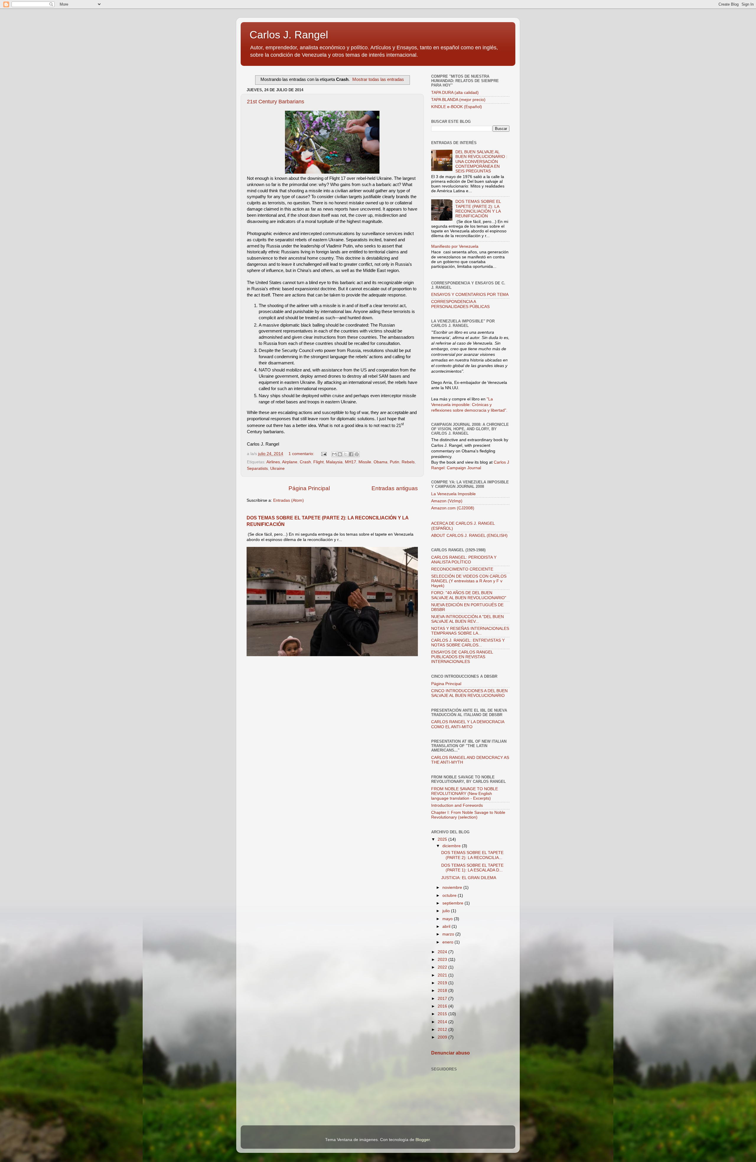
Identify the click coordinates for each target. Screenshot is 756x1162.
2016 (443, 1006)
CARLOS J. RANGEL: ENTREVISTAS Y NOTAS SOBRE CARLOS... (468, 642)
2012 (443, 1029)
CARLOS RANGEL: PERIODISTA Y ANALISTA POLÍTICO (463, 559)
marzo (448, 934)
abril (447, 926)
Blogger (423, 1139)
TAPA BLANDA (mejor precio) (458, 99)
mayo (448, 919)
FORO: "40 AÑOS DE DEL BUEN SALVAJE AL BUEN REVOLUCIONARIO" (468, 595)
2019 (443, 983)
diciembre (452, 846)
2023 (443, 959)
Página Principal (309, 488)
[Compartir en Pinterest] (357, 454)
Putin (394, 462)
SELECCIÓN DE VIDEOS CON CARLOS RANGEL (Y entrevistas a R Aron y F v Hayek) (468, 581)
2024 (443, 952)
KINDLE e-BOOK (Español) (456, 107)
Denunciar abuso (450, 1052)
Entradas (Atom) (288, 500)
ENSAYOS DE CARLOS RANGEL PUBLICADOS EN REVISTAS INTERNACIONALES (462, 657)
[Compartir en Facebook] (351, 454)
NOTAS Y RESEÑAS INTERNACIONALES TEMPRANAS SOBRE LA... (470, 630)
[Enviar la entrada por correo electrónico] (323, 454)
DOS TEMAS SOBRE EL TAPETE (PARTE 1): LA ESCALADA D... (472, 867)
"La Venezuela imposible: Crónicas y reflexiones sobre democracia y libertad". (469, 405)
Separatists (257, 468)
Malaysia (334, 462)
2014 (443, 1022)
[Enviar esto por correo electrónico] (334, 454)
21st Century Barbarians (275, 102)
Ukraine (277, 468)
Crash (305, 462)
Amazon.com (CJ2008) (452, 508)
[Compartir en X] (345, 454)
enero (448, 942)
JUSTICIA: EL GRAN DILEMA (468, 878)
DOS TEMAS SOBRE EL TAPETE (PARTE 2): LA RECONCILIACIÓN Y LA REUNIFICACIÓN (478, 208)
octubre (450, 895)
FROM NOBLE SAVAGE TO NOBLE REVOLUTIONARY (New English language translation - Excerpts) (464, 794)
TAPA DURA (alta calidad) (455, 92)
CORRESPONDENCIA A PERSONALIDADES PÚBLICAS (460, 304)
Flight (318, 462)
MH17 (350, 462)
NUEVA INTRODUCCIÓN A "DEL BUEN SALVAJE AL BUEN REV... (467, 619)
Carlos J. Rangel (289, 35)
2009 (443, 1037)
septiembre (453, 903)
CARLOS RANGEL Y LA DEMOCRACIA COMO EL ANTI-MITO (467, 724)
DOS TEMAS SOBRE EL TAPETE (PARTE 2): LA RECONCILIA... (472, 855)
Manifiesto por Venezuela (454, 246)
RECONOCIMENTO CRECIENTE (462, 569)
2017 (443, 998)
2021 (443, 975)
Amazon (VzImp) (446, 501)
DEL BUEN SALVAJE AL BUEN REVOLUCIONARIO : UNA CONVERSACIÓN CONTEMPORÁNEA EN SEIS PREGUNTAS (481, 161)
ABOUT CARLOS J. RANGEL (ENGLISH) (469, 535)
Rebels (408, 462)
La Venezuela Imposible (453, 494)
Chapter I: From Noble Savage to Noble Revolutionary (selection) (468, 814)
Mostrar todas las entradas (378, 79)
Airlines (273, 462)
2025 (443, 839)
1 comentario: (302, 454)
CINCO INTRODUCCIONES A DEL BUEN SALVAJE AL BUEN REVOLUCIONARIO (469, 693)
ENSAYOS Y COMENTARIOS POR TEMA (470, 294)
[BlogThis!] (340, 454)
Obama (380, 462)
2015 (443, 1014)
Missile (365, 462)
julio (446, 911)
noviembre (452, 887)
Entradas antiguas (395, 488)
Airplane (289, 462)
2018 (443, 990)
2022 (443, 967)
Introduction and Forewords (457, 805)
